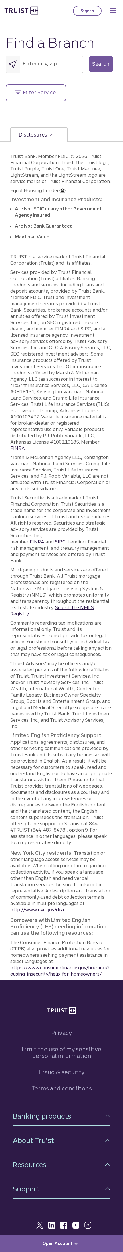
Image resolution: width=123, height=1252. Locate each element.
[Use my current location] (13, 64)
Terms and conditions (61, 1088)
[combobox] (51, 63)
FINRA (17, 448)
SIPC (60, 542)
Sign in (91, 12)
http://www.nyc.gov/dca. (37, 909)
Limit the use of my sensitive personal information (61, 1052)
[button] (61, 1116)
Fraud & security (61, 1072)
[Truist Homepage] (21, 10)
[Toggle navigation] (112, 10)
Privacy (61, 1032)
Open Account (57, 1243)
